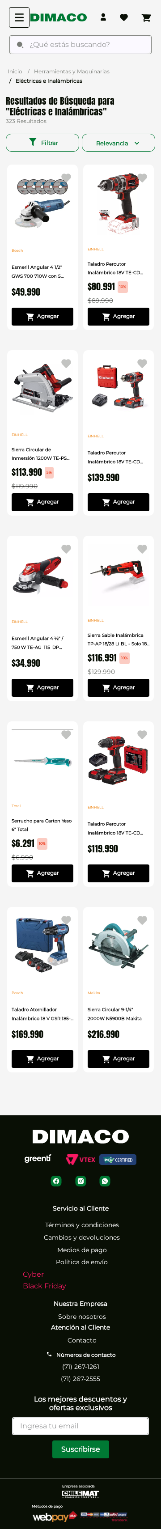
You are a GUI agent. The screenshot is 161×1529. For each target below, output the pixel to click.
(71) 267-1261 (80, 1367)
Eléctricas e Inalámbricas (49, 80)
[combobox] (80, 44)
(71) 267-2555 (80, 1379)
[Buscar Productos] (20, 45)
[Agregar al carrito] (42, 317)
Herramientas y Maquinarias (72, 71)
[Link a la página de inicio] (15, 71)
